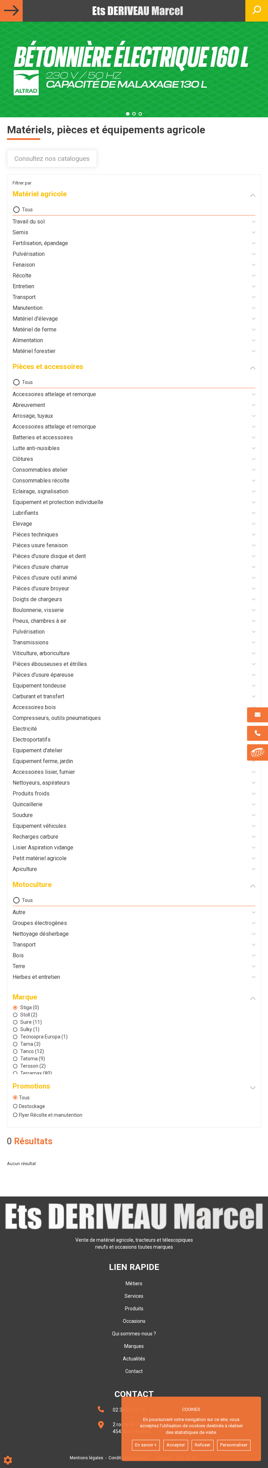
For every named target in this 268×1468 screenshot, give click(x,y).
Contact (134, 1371)
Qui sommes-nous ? (134, 1333)
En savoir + (146, 1444)
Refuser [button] (202, 1444)
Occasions (134, 1321)
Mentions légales (86, 1457)
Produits (134, 1308)
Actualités (134, 1358)
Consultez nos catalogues (52, 159)
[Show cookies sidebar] (7, 1460)
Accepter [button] (175, 1444)
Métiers (134, 1283)
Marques (134, 1346)
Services (134, 1296)
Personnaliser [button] (233, 1444)
